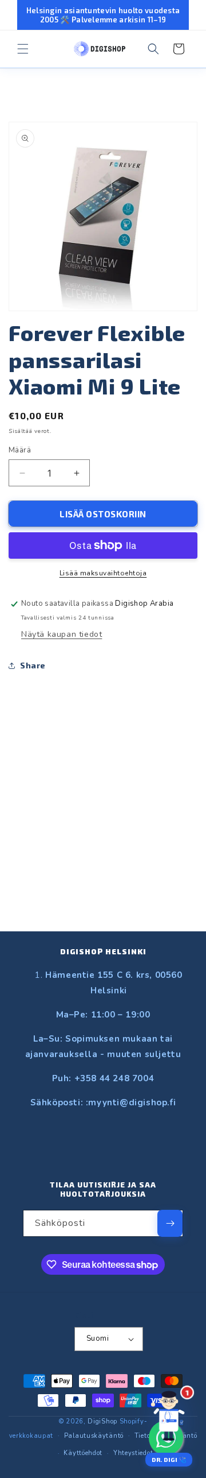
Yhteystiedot (133, 1453)
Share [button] (33, 665)
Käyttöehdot (83, 1453)
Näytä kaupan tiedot (61, 634)
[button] (22, 48)
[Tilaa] (170, 1223)
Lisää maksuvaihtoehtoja (103, 573)
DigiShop (102, 1421)
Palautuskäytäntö (94, 1435)
